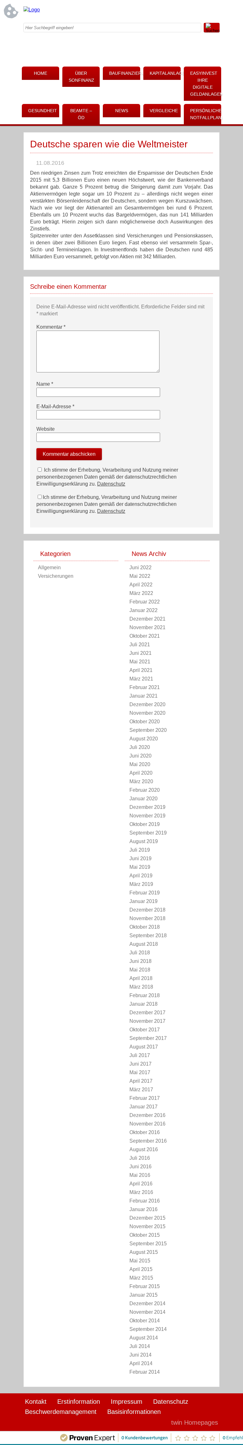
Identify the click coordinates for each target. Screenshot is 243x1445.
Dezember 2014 (147, 1303)
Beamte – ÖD (81, 114)
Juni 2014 (140, 1355)
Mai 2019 (139, 867)
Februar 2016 (144, 1200)
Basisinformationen (134, 1411)
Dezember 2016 (147, 1115)
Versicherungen (55, 576)
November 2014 (147, 1312)
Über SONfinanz (81, 77)
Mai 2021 (139, 661)
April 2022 (141, 584)
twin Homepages (194, 1422)
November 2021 (147, 627)
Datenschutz (111, 484)
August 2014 (143, 1337)
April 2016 (141, 1183)
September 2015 (148, 1243)
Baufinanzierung (124, 73)
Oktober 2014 (144, 1320)
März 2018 (141, 987)
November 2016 (147, 1123)
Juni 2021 (140, 653)
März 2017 (141, 1089)
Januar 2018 (143, 1004)
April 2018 (141, 978)
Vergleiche (164, 110)
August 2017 (143, 1046)
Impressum (126, 1401)
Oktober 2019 (144, 824)
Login (152, 1422)
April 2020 (141, 773)
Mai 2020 (139, 764)
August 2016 (143, 1149)
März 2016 (141, 1192)
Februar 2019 (144, 892)
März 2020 (141, 781)
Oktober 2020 (144, 721)
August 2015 (143, 1252)
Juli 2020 (139, 747)
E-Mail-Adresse (55, 406)
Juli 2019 (139, 850)
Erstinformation (78, 1401)
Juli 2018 (139, 952)
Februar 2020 (144, 790)
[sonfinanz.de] (31, 9)
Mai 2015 (139, 1260)
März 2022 (141, 593)
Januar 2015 (143, 1295)
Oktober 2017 (144, 1029)
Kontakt (36, 1401)
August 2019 (143, 841)
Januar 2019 (143, 901)
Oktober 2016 (144, 1132)
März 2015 (141, 1278)
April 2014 (141, 1363)
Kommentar (50, 327)
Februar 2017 (144, 1098)
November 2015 (147, 1226)
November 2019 (147, 815)
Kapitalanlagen (165, 73)
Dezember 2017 (147, 1012)
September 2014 (148, 1329)
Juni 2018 (140, 961)
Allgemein (49, 567)
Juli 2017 (139, 1055)
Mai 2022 (139, 576)
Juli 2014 (139, 1346)
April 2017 (141, 1081)
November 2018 (147, 918)
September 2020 (148, 730)
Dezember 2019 (147, 807)
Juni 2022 (140, 567)
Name (44, 384)
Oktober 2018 (144, 927)
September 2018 (148, 935)
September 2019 (148, 832)
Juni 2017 (140, 1064)
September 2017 (148, 1038)
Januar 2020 (143, 798)
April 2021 (141, 670)
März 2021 (141, 678)
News (121, 110)
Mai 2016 (139, 1175)
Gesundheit (42, 110)
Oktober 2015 (144, 1235)
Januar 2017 (143, 1106)
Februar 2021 (144, 687)
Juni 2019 (140, 858)
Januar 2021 (143, 696)
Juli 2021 (139, 644)
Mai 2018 (139, 969)
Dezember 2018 (147, 910)
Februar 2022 (144, 601)
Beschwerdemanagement (61, 1411)
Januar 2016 (143, 1209)
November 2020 (147, 713)
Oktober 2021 (144, 636)
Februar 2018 (144, 995)
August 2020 (143, 738)
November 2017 (147, 1021)
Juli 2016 (139, 1158)
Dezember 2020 (147, 704)
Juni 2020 (140, 755)
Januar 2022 (143, 610)
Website (45, 429)
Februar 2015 (144, 1286)
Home (40, 73)
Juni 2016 (140, 1166)
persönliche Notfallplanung (205, 114)
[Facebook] (164, 11)
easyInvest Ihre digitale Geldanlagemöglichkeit (205, 84)
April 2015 (141, 1269)
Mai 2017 (139, 1072)
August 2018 (143, 944)
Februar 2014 (144, 1372)
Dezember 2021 (147, 619)
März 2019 (141, 884)
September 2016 (148, 1141)
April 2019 (141, 875)
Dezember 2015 (147, 1218)
